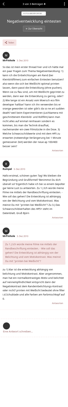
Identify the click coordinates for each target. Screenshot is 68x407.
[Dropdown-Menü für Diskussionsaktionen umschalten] (64, 4)
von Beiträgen (33, 4)
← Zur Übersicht (34, 28)
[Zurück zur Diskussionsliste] (3, 4)
